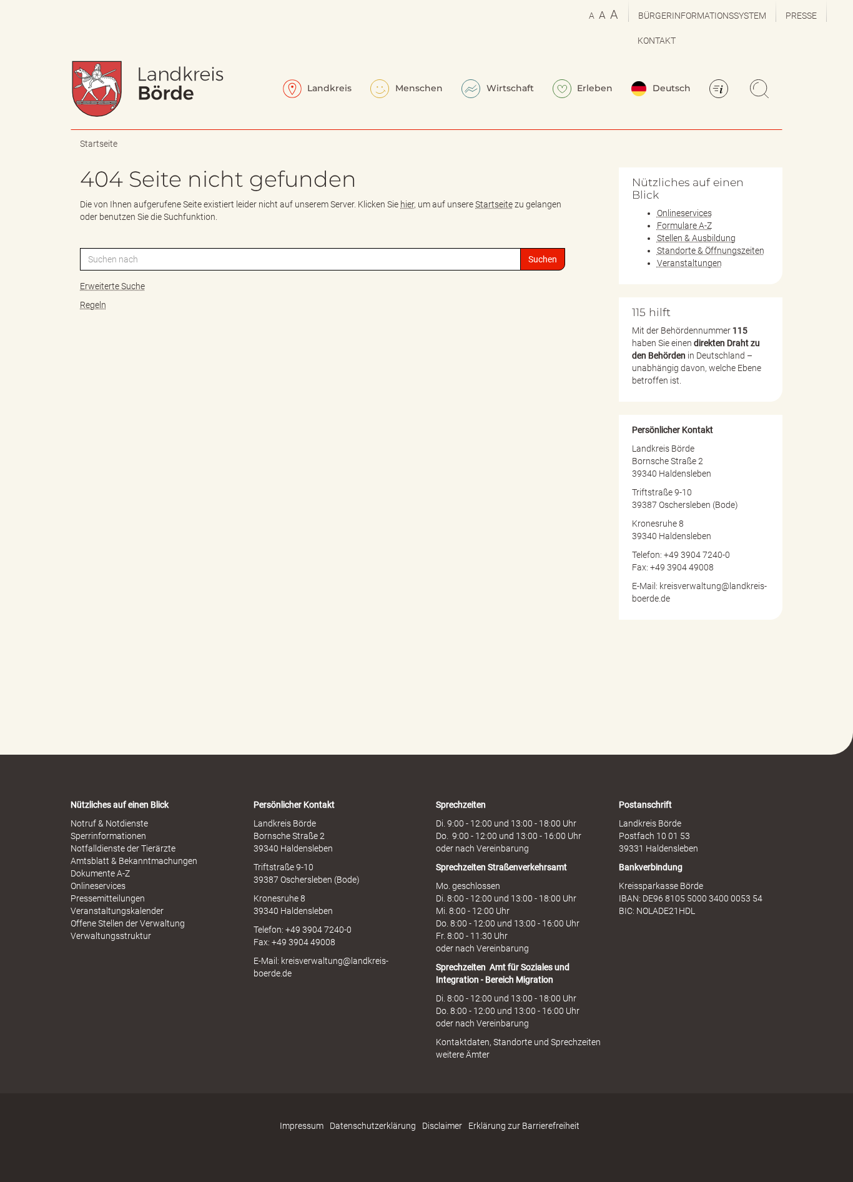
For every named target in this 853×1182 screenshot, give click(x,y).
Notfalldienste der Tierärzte (123, 848)
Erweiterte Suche (112, 286)
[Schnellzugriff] (720, 90)
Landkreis (328, 88)
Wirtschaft (509, 88)
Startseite (98, 144)
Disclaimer (442, 1126)
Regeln (93, 305)
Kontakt (657, 41)
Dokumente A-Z (100, 873)
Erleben (593, 88)
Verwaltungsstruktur (111, 936)
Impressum (301, 1126)
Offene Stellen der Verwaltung (128, 923)
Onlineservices (684, 213)
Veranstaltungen (689, 263)
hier (407, 204)
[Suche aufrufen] (761, 90)
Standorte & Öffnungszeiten (710, 251)
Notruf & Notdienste (109, 823)
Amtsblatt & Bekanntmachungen (134, 861)
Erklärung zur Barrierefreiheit (523, 1126)
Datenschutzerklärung (373, 1126)
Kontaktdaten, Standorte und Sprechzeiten (518, 1042)
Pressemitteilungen (108, 898)
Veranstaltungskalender (117, 911)
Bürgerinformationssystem (702, 16)
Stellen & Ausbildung (696, 238)
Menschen (418, 88)
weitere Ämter (463, 1055)
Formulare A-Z (684, 226)
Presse (801, 16)
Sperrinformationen (108, 836)
